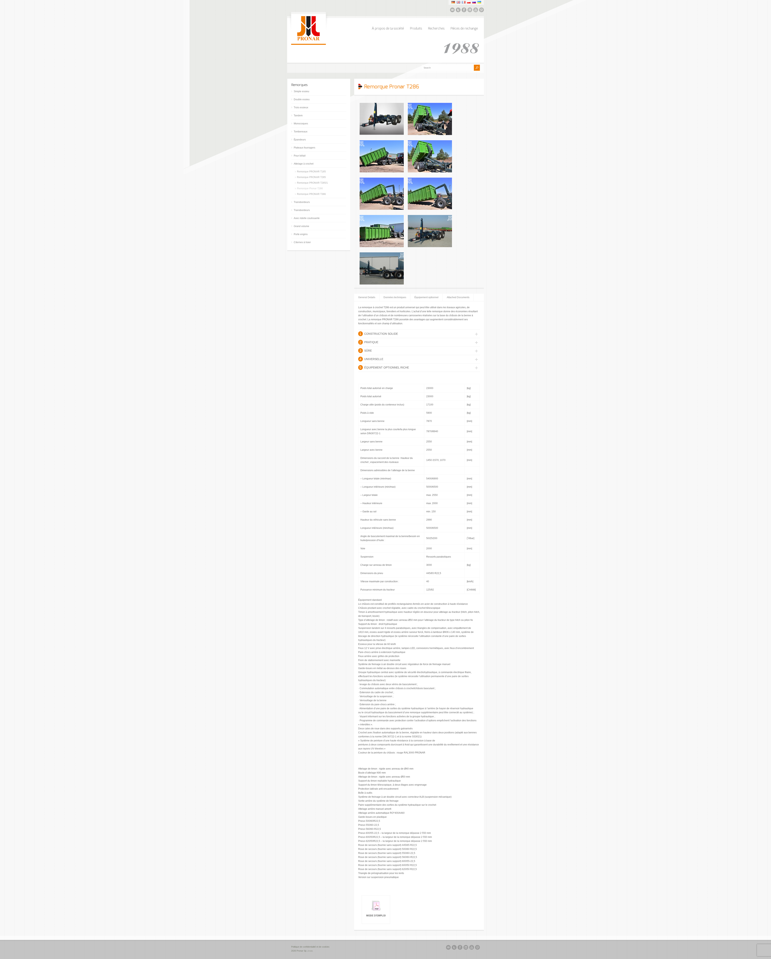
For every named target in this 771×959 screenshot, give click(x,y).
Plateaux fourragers (304, 147)
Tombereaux (300, 131)
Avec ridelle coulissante (307, 218)
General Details (366, 297)
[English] (458, 2)
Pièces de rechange (464, 28)
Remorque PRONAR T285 (311, 177)
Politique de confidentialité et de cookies (310, 947)
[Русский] (474, 2)
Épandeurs (300, 139)
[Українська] (479, 2)
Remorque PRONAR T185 (311, 171)
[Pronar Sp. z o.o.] (308, 39)
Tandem (298, 115)
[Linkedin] (469, 10)
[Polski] (469, 2)
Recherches (436, 28)
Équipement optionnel (426, 297)
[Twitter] (458, 10)
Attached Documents (458, 297)
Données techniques (394, 297)
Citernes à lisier (302, 242)
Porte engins (301, 234)
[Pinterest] (481, 10)
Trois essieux (301, 107)
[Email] (452, 10)
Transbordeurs (302, 202)
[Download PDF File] (376, 911)
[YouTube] (475, 10)
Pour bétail (300, 155)
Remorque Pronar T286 (310, 188)
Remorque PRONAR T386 (311, 194)
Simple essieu (301, 91)
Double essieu (302, 99)
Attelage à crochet (303, 163)
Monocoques (301, 123)
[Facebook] (464, 10)
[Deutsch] (453, 2)
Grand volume (301, 226)
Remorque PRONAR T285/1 (312, 182)
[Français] (463, 2)
